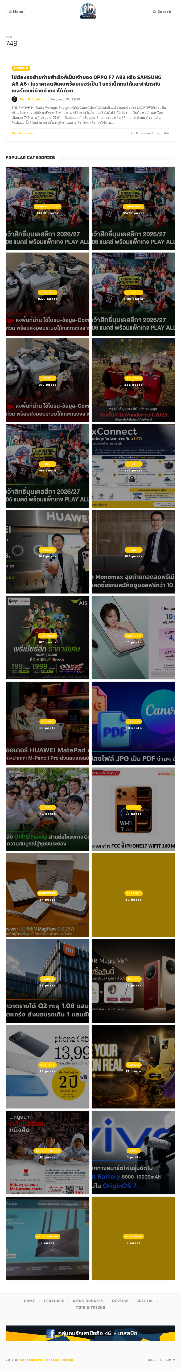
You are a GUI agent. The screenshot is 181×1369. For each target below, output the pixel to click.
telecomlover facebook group (46, 1359)
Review (120, 1301)
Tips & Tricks (90, 1308)
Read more (22, 133)
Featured (54, 1301)
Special (145, 1301)
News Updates (88, 1301)
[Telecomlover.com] (88, 12)
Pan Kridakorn (33, 99)
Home (29, 1301)
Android (21, 68)
